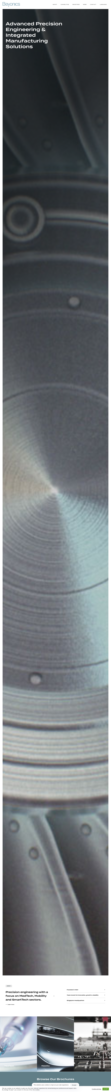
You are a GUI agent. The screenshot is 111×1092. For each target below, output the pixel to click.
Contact (93, 4)
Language (103, 4)
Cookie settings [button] (96, 1089)
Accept (74, 1085)
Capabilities (65, 4)
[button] (30, 996)
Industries (76, 4)
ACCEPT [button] (106, 1089)
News (85, 4)
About (55, 4)
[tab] (30, 996)
